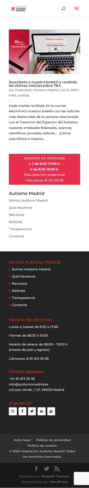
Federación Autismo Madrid (36, 90)
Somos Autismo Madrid (28, 200)
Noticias (15, 222)
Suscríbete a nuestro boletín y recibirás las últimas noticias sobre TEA (43, 84)
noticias (23, 95)
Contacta (16, 236)
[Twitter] (32, 411)
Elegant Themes (55, 476)
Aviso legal (22, 440)
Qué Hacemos (20, 207)
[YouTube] (51, 411)
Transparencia (20, 229)
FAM (12, 95)
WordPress (59, 482)
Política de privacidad (53, 440)
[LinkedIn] (41, 411)
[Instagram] (13, 411)
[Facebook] (22, 411)
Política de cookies (42, 446)
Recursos (16, 215)
